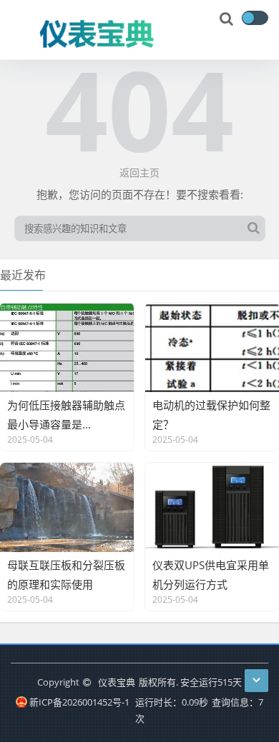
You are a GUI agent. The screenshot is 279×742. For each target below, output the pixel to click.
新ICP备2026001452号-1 (79, 702)
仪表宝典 (116, 682)
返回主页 (139, 172)
